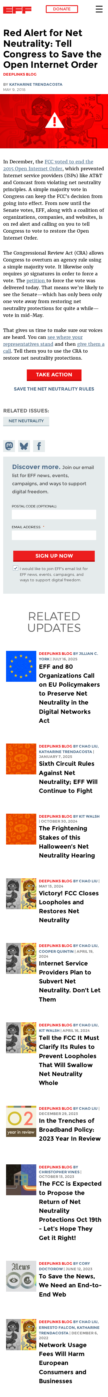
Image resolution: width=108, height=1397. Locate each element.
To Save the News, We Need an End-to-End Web (70, 1285)
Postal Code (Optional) (34, 506)
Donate (62, 9)
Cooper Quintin (56, 951)
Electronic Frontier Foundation (19, 10)
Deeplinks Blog (55, 653)
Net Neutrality (26, 420)
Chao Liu (88, 746)
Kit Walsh (89, 816)
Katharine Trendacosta (35, 84)
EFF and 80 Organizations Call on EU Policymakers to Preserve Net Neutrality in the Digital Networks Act (69, 693)
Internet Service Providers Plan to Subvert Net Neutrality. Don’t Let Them (70, 981)
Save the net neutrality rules (54, 389)
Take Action (54, 374)
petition (36, 280)
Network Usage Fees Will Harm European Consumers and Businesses (63, 1363)
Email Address (26, 527)
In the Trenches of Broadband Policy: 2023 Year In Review (70, 1129)
